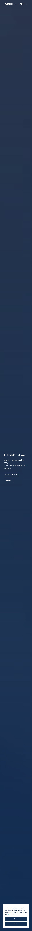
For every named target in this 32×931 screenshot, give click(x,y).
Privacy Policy (11, 914)
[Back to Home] (14, 3)
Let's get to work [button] (11, 474)
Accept (16, 919)
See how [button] (8, 480)
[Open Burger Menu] (27, 3)
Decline (16, 923)
